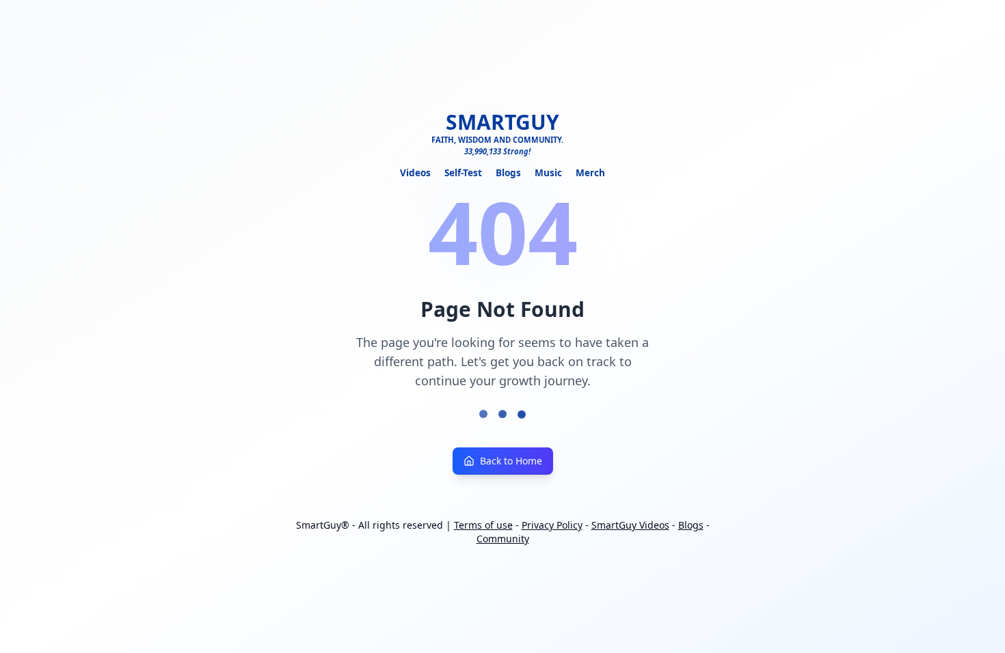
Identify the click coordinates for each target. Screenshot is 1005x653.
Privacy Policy (552, 524)
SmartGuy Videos (630, 524)
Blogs (508, 172)
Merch (590, 172)
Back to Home (511, 460)
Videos (415, 172)
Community (503, 538)
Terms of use (483, 524)
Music (548, 172)
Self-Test (463, 172)
